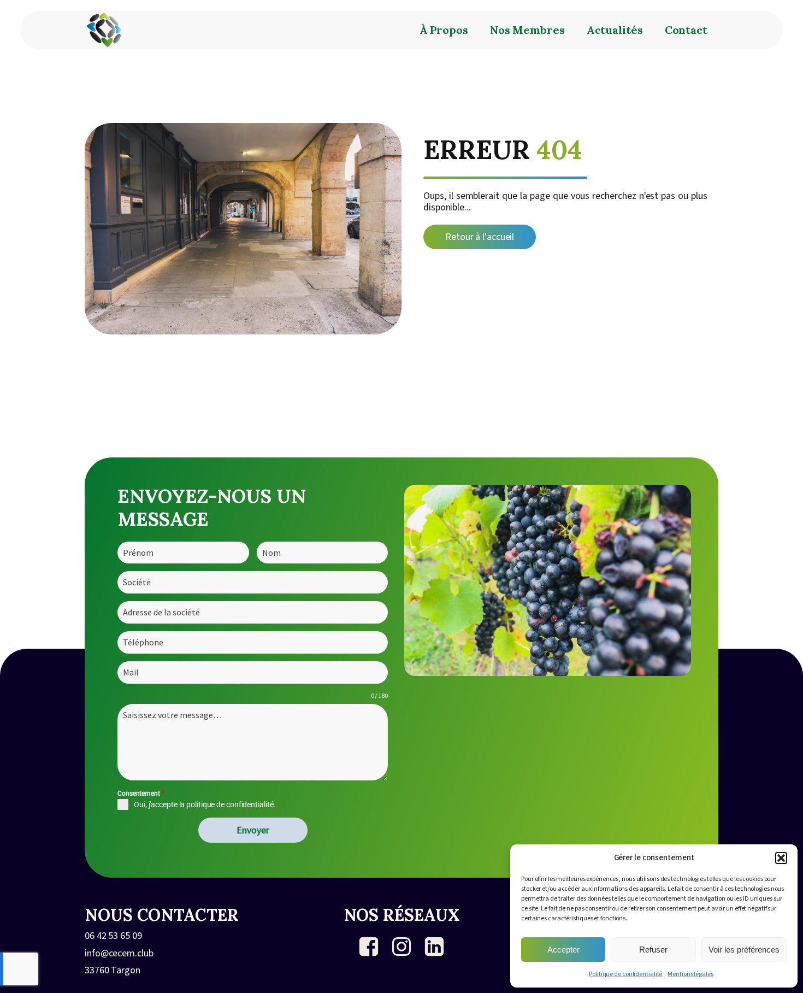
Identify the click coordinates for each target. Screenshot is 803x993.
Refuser (653, 949)
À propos (444, 30)
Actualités (615, 30)
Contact (686, 30)
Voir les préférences (744, 949)
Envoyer (253, 830)
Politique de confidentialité (625, 974)
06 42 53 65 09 (113, 936)
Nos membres (527, 30)
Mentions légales (690, 974)
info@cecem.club (119, 954)
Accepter (563, 949)
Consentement (140, 793)
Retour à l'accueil (479, 237)
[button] (781, 858)
